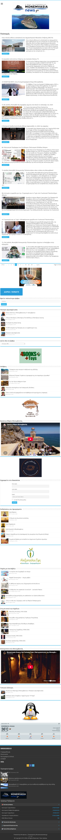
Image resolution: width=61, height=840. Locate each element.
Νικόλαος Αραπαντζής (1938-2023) (15, 641)
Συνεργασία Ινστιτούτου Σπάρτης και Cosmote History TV (20, 59)
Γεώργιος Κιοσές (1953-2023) (14, 636)
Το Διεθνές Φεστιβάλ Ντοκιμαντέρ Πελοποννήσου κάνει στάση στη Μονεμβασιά (27, 170)
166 (58, 818)
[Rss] (28, 765)
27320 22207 (56, 807)
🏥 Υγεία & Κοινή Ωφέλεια (9, 829)
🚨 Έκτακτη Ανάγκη (7, 804)
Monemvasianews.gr (41, 834)
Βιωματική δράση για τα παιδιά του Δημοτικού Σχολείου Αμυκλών (28, 539)
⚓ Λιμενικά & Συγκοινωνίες (10, 825)
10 (25, 265)
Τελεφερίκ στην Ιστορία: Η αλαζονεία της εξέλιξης (23, 369)
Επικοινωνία (4, 754)
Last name (14, 489)
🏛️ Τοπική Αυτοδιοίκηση (9, 822)
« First (2, 265)
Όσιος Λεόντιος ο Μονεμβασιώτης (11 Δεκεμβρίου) (20, 313)
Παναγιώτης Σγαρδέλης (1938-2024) (19, 629)
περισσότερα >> (5, 53)
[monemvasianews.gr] (30, 7)
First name (14, 484)
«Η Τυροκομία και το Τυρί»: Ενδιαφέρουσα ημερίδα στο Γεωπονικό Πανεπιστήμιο (28, 219)
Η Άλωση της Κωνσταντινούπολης (19, 518)
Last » (38, 265)
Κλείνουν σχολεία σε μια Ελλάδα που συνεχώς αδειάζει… (25, 778)
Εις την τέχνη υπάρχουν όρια (17, 381)
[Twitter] (33, 765)
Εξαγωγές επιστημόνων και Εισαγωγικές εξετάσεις (20, 387)
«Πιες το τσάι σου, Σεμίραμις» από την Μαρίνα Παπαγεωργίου (23, 600)
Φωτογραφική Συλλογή (7, 756)
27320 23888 (55, 815)
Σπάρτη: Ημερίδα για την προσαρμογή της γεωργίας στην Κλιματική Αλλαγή (27, 534)
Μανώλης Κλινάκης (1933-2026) (18, 611)
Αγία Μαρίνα (12, 512)
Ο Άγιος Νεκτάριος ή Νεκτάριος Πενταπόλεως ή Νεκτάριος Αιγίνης (25, 318)
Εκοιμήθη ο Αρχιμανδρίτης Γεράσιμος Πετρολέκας (23, 617)
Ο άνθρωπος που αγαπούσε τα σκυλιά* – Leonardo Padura (25, 589)
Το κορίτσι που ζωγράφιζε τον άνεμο (19, 571)
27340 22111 (56, 812)
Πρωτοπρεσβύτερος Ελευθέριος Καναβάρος (21, 623)
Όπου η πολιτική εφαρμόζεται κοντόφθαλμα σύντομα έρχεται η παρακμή (26, 392)
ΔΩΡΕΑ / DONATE (11, 292)
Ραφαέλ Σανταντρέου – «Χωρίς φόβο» (19, 577)
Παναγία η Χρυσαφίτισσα (13, 333)
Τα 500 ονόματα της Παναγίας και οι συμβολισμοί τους (21, 328)
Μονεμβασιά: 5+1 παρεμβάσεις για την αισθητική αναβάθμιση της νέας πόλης (32, 784)
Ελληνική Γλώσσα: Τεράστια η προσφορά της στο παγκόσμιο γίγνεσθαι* (29, 375)
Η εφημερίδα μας (5, 752)
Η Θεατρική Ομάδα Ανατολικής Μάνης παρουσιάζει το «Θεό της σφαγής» (25, 126)
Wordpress (24, 834)
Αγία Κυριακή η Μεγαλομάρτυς (14, 529)
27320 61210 (56, 810)
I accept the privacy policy (19, 500)
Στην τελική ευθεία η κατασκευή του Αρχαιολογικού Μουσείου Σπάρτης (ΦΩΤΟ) (27, 38)
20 (28, 265)
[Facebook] (30, 765)
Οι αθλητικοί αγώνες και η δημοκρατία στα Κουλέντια (24, 583)
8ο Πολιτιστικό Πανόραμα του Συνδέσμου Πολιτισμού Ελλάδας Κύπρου (25, 147)
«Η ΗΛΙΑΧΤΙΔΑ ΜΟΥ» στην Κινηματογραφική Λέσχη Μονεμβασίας (22, 82)
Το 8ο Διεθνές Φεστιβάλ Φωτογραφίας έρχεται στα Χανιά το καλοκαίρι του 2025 (27, 105)
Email (13, 494)
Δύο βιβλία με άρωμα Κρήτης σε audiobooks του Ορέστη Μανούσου (25, 595)
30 (31, 265)
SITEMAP (3, 759)
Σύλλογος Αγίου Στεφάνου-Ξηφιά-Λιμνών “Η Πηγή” (20, 696)
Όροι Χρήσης (43, 838)
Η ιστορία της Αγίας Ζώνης (13, 323)
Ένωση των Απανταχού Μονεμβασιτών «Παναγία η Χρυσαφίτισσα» (24, 691)
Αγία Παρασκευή (10, 524)
